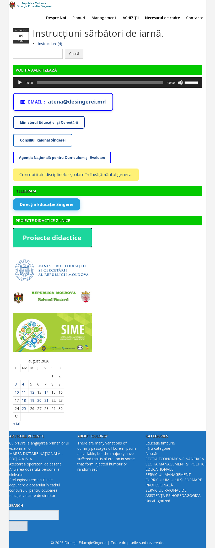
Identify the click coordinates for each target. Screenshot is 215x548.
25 (24, 408)
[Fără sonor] (180, 82)
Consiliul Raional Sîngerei (43, 140)
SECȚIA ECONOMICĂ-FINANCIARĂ (175, 458)
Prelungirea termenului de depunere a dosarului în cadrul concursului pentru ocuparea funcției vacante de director (34, 487)
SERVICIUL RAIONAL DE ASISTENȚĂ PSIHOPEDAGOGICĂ (173, 493)
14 (46, 392)
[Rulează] (20, 82)
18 (24, 400)
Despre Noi (56, 17)
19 (32, 400)
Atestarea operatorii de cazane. (35, 464)
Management (104, 17)
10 (17, 392)
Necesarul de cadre (162, 17)
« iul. (16, 423)
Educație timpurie (160, 443)
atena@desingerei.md (77, 101)
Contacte (194, 17)
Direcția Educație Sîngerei (46, 204)
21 (46, 400)
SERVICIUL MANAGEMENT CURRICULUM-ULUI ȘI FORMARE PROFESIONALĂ (174, 479)
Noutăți (152, 453)
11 (24, 392)
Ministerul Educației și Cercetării (49, 122)
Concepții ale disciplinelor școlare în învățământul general (75, 174)
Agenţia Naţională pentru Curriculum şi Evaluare (62, 157)
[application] (107, 82)
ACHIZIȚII (131, 17)
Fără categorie (158, 448)
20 (39, 400)
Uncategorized (158, 500)
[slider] (192, 82)
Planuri (78, 17)
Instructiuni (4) (50, 43)
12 (32, 392)
